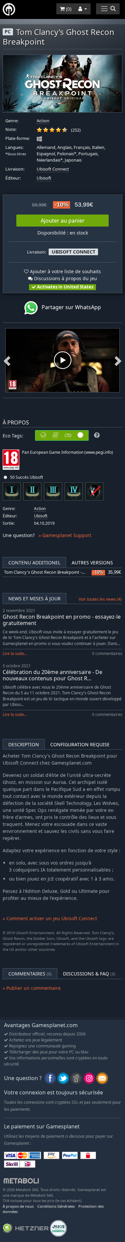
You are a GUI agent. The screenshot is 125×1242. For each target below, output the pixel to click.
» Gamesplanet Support (65, 535)
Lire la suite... (15, 653)
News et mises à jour (34, 598)
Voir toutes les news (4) (100, 599)
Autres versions (92, 562)
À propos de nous (18, 1206)
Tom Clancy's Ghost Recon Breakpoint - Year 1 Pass (54, 572)
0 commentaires (107, 653)
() (68, 9)
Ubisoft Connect (53, 169)
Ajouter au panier (63, 220)
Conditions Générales (56, 1206)
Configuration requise (80, 744)
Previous (7, 360)
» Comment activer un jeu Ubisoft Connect (50, 918)
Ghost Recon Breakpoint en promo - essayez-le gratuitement (62, 620)
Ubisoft (44, 178)
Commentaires (30, 973)
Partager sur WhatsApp (69, 307)
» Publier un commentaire (32, 988)
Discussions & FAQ (89, 973)
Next (118, 360)
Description (23, 744)
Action (43, 121)
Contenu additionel (34, 562)
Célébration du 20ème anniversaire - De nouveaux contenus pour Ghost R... (52, 675)
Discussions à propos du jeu (65, 278)
